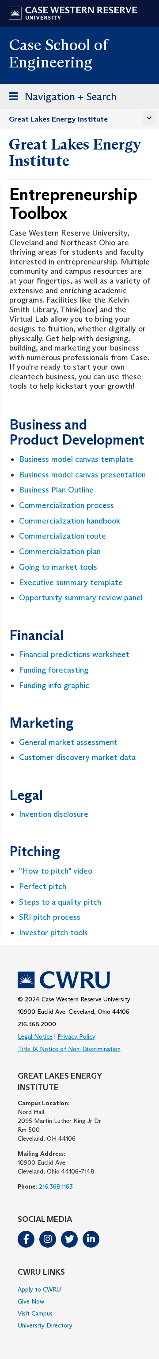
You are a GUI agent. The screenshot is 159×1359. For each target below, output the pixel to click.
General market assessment (68, 742)
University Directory (45, 1325)
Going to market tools (58, 567)
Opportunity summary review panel (81, 598)
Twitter (69, 1239)
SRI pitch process (49, 917)
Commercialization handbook (69, 521)
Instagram (47, 1239)
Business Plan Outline (56, 490)
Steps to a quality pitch (60, 902)
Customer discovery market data (77, 757)
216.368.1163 (56, 1186)
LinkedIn (91, 1239)
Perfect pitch (42, 886)
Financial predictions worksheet (74, 654)
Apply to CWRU (39, 1289)
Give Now (31, 1301)
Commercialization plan (60, 551)
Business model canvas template (76, 459)
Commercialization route (62, 536)
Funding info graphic (54, 685)
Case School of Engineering (58, 53)
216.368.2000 (37, 1024)
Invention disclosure (53, 814)
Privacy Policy (76, 1036)
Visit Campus (35, 1313)
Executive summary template (71, 582)
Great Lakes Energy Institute (58, 119)
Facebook (26, 1239)
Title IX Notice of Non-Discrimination (69, 1049)
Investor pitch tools (53, 933)
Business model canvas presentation (82, 475)
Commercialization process (66, 505)
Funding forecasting (53, 670)
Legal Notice (35, 1036)
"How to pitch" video (55, 871)
